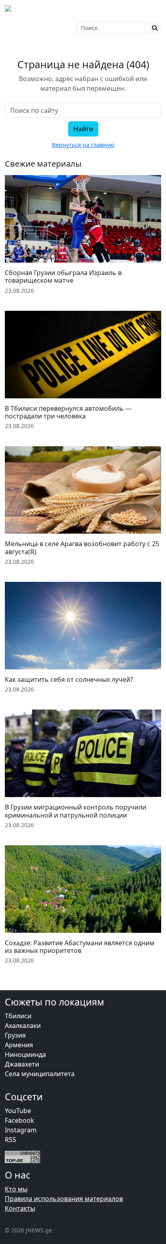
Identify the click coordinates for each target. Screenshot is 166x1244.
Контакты (20, 1208)
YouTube (18, 1110)
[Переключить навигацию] (150, 11)
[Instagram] (19, 28)
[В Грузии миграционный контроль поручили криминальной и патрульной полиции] (83, 753)
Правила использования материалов (64, 1198)
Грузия (15, 1035)
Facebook (19, 1120)
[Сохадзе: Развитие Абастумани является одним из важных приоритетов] (83, 889)
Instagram (21, 1130)
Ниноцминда (25, 1054)
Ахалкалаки (23, 1025)
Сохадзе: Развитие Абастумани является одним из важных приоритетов (79, 946)
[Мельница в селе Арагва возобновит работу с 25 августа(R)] (83, 490)
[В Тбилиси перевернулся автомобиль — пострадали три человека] (83, 354)
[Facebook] (9, 28)
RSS (10, 1139)
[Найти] (154, 28)
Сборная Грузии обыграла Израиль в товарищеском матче (63, 276)
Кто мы (16, 1189)
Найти (83, 128)
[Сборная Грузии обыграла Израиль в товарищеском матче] (83, 219)
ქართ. (50, 32)
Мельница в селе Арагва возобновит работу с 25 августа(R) (82, 547)
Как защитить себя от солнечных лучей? (69, 679)
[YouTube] (31, 28)
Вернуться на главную (83, 145)
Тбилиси (18, 1016)
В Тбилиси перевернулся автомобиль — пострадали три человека (68, 412)
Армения (19, 1044)
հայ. (48, 23)
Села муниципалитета (40, 1073)
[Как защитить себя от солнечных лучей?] (83, 625)
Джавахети (22, 1064)
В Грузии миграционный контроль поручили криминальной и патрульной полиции (75, 811)
